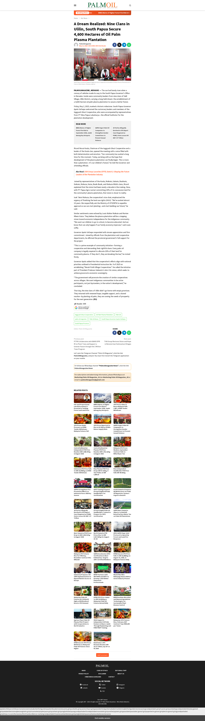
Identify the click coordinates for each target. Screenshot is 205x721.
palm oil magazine (80, 319)
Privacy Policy (84, 674)
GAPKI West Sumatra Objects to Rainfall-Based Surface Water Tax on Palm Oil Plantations (122, 513)
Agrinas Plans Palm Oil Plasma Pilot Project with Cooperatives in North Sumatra (81, 623)
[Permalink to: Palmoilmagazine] (76, 45)
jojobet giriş (118, 711)
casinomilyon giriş (87, 709)
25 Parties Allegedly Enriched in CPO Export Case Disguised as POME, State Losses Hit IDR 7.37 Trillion (121, 133)
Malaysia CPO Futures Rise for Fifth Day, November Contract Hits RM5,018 (82, 557)
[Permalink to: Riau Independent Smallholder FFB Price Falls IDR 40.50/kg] (122, 462)
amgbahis (64, 711)
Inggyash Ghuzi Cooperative (84, 315)
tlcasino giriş (164, 709)
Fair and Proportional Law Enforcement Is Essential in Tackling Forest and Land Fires (81, 407)
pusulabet (98, 709)
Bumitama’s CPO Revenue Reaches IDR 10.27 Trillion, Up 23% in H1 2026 (102, 645)
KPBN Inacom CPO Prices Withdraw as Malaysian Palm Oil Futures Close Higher (82, 645)
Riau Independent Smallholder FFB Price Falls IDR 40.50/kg (121, 471)
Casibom (29, 714)
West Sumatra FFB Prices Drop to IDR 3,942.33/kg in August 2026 (83, 535)
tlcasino (33, 711)
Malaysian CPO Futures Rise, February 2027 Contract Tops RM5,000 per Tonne (121, 623)
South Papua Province (82, 323)
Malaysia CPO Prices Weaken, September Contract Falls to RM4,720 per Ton (120, 451)
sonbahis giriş (76, 709)
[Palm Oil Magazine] (102, 5)
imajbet (124, 709)
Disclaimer (102, 674)
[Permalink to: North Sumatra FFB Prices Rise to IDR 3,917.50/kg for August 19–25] (102, 527)
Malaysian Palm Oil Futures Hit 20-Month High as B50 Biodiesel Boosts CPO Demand (81, 600)
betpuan (71, 711)
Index (84, 670)
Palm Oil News (94, 319)
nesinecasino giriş (64, 709)
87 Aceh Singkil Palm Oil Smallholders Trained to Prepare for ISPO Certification (102, 513)
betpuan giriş (47, 711)
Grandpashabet (91, 711)
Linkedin (85, 688)
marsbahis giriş (102, 711)
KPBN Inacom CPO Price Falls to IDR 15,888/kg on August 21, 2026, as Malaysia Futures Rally (121, 557)
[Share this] (114, 45)
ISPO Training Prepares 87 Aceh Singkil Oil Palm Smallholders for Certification (102, 492)
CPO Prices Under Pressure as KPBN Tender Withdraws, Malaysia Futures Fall (81, 428)
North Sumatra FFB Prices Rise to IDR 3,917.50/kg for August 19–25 (101, 536)
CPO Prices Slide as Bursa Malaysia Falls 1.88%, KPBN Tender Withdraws (120, 407)
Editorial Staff (120, 670)
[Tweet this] (119, 45)
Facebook (85, 685)
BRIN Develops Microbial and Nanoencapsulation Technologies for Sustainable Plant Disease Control (122, 601)
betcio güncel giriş (169, 711)
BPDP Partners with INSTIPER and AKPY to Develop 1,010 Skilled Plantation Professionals (101, 578)
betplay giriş (70, 714)
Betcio (34, 714)
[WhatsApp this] (129, 45)
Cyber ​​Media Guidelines (93, 677)
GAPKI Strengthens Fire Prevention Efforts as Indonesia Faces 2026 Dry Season (82, 492)
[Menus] (75, 5)
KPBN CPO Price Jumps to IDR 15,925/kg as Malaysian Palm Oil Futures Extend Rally (102, 600)
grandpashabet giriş (152, 709)
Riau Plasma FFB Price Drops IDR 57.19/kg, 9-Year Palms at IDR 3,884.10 (101, 472)
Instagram (122, 685)
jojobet (2, 709)
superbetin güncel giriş (154, 711)
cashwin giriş (56, 711)
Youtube (103, 688)
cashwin (63, 714)
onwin (22, 709)
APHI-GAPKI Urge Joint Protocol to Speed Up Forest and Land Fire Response (121, 536)
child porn (9, 709)
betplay (39, 711)
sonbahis (172, 709)
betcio (11, 711)
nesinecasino (140, 709)
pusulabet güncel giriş (138, 711)
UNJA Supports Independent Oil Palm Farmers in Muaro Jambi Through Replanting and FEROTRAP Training (102, 624)
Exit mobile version (102, 718)
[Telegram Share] (124, 45)
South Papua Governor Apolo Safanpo (114, 319)
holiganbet (106, 709)
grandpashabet (181, 709)
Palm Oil (118, 315)
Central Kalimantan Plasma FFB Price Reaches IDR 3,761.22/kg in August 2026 (102, 451)
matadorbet (33, 709)
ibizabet (55, 709)
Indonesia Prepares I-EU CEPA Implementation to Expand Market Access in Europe (82, 577)
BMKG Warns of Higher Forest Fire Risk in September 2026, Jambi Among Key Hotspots (107, 13)
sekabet (113, 709)
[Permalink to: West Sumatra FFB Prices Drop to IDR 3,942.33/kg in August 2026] (83, 527)
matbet (119, 709)
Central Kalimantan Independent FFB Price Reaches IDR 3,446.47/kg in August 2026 (82, 451)
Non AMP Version (103, 700)
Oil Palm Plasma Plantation (104, 315)
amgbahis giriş (25, 711)
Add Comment (102, 655)
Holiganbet (42, 709)
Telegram (121, 688)
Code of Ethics (102, 670)
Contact (111, 677)
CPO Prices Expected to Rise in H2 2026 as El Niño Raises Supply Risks (102, 427)
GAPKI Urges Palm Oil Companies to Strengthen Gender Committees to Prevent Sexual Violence (121, 429)
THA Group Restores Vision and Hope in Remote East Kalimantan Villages (117, 341)
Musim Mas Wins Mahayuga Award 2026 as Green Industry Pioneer (122, 576)
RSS (103, 691)
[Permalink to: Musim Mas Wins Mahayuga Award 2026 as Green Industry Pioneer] (122, 568)
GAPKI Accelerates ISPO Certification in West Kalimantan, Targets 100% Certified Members (102, 557)
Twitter (103, 685)
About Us (120, 674)
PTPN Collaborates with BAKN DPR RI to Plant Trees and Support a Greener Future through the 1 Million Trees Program (87, 344)
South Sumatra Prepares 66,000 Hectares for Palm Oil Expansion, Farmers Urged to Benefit (122, 492)
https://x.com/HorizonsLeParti (14, 714)
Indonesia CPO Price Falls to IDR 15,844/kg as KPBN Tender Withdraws (83, 471)
